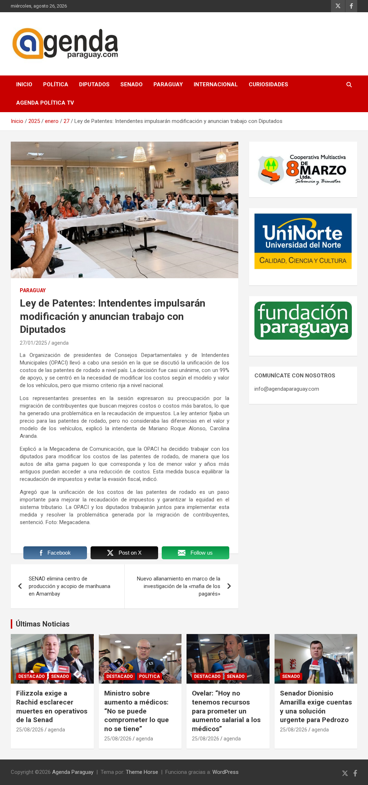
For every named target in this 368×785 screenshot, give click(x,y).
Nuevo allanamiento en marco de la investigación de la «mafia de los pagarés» (178, 586)
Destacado (31, 676)
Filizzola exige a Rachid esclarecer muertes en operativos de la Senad (51, 706)
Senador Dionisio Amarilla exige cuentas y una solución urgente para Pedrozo (316, 706)
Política (55, 84)
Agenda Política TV (45, 103)
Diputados (94, 84)
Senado (131, 84)
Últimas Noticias (43, 624)
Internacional (216, 84)
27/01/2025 (33, 343)
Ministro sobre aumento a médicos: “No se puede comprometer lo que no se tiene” (136, 711)
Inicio (24, 84)
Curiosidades (268, 84)
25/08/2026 (29, 730)
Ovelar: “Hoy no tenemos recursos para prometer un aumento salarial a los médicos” (226, 711)
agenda (60, 343)
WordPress (225, 772)
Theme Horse (142, 772)
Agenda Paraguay (72, 772)
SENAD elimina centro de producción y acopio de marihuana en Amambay (69, 586)
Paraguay (168, 84)
